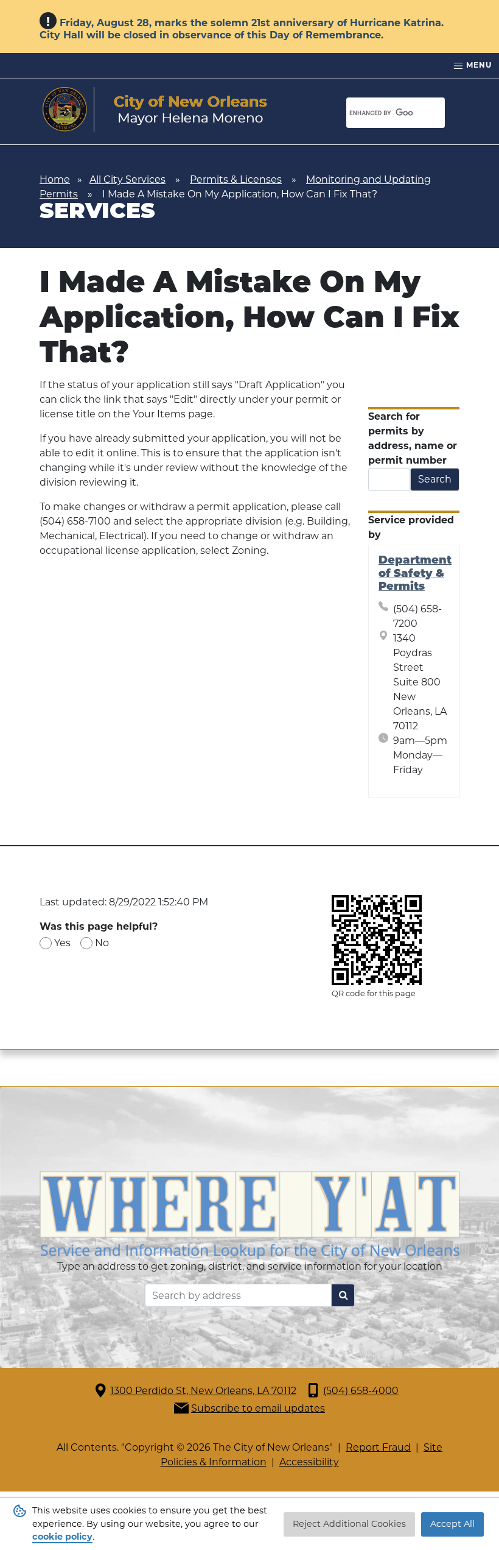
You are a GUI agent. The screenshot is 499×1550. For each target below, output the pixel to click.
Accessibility (309, 1462)
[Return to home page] (155, 109)
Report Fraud (378, 1447)
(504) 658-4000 (361, 1390)
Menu (478, 64)
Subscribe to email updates (258, 1408)
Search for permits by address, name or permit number (412, 438)
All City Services (127, 179)
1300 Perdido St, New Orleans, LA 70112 (203, 1390)
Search (435, 479)
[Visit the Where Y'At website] (249, 1214)
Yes (62, 943)
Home (55, 179)
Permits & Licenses (236, 179)
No (102, 943)
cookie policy (62, 1536)
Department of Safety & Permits (415, 574)
